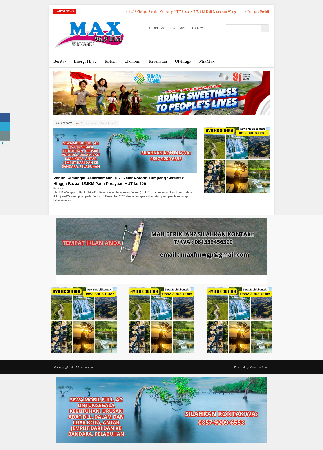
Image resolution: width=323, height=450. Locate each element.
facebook (205, 28)
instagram (219, 28)
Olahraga (183, 61)
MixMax (207, 61)
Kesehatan (158, 61)
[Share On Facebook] (5, 117)
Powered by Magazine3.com (251, 367)
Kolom (111, 61)
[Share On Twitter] (5, 126)
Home (76, 123)
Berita (58, 61)
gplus (215, 28)
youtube (210, 28)
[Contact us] (5, 136)
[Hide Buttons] (2, 142)
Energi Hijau (85, 61)
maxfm (60, 188)
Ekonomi (133, 61)
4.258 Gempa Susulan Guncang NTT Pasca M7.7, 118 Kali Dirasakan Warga (159, 11)
